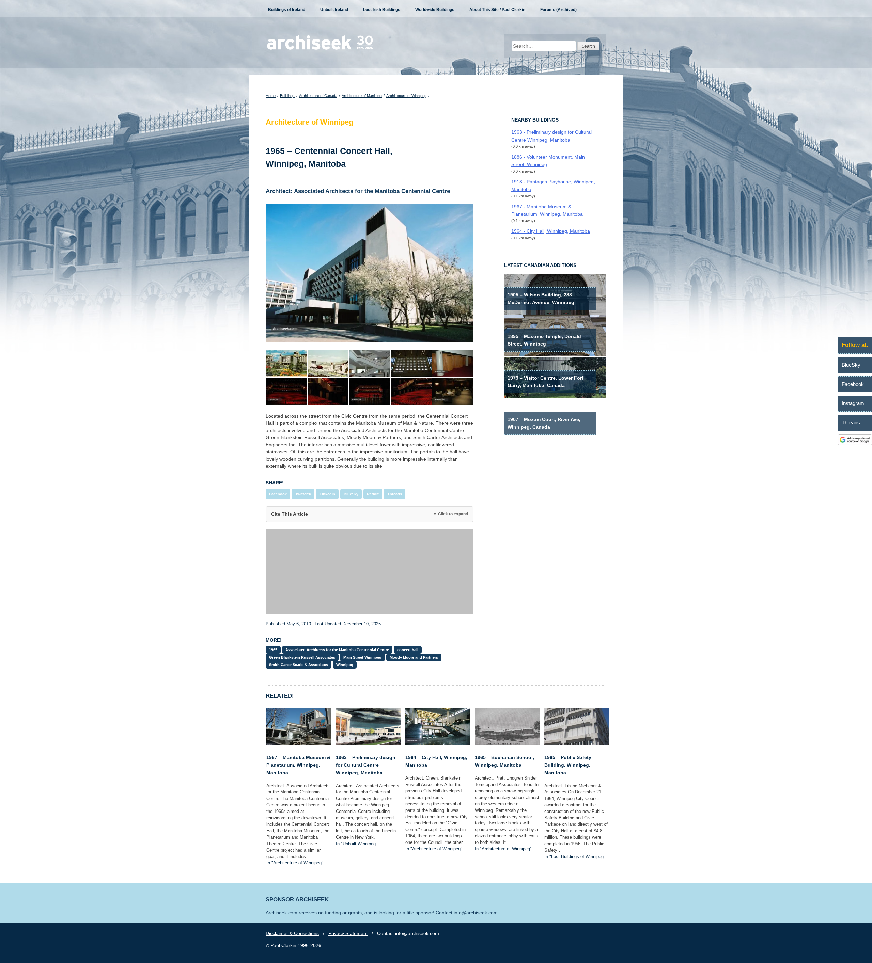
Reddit (373, 494)
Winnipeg (344, 665)
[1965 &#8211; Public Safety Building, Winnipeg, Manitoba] (576, 743)
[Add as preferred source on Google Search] (855, 443)
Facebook (278, 494)
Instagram (853, 403)
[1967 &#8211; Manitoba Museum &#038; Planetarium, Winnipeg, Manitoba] (298, 743)
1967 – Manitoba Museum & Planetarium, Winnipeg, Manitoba (298, 765)
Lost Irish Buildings (381, 9)
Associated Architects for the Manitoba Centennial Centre (337, 650)
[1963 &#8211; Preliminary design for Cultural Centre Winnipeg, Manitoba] (368, 743)
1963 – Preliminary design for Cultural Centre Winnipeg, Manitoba (365, 765)
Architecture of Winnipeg (406, 96)
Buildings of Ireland (286, 9)
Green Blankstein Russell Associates (302, 657)
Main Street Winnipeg (362, 657)
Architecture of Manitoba (362, 96)
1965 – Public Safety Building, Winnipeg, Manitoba (567, 765)
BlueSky (351, 494)
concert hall (407, 650)
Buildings (287, 96)
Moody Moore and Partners (414, 657)
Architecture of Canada (318, 96)
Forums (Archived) (558, 9)
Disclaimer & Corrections (292, 933)
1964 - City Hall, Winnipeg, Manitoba (550, 231)
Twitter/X (303, 494)
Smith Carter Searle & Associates (298, 665)
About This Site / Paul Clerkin (497, 9)
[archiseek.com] (320, 49)
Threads (394, 494)
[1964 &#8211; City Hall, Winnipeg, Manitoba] (437, 743)
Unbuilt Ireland (334, 9)
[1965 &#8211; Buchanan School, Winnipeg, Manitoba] (507, 743)
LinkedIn (327, 494)
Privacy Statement (348, 933)
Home (271, 96)
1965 (273, 650)
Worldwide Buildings (434, 9)
